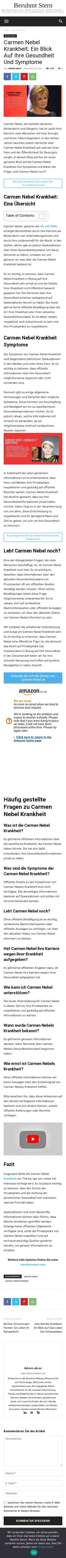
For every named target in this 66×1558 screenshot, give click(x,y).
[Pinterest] (24, 76)
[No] (61, 1543)
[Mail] (33, 1413)
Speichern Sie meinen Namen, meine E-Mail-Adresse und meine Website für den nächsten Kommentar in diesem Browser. (32, 1506)
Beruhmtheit (18, 30)
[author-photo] (33, 1363)
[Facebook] (7, 76)
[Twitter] (15, 76)
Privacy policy (45, 1546)
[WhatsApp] (32, 76)
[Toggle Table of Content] (40, 216)
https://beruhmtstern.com (33, 1373)
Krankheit (10, 1178)
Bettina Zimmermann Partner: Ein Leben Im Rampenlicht (16, 1327)
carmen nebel (30, 1276)
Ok (34, 1552)
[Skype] (40, 1413)
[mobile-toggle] (6, 21)
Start (6, 30)
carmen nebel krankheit (16, 1280)
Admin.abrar (14, 68)
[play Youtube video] (33, 1139)
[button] (61, 21)
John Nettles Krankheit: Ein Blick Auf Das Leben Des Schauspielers (48, 1327)
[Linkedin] (26, 1413)
